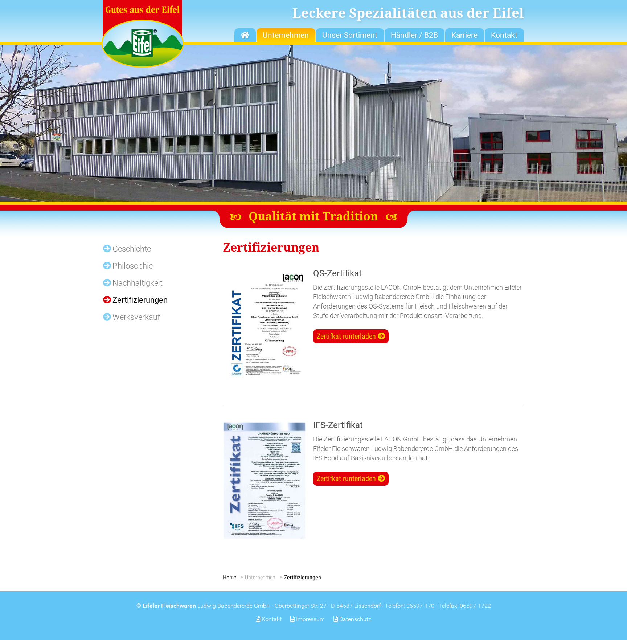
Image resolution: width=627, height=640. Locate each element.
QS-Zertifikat (337, 273)
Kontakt (272, 619)
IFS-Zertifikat (338, 425)
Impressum (310, 619)
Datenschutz (355, 619)
